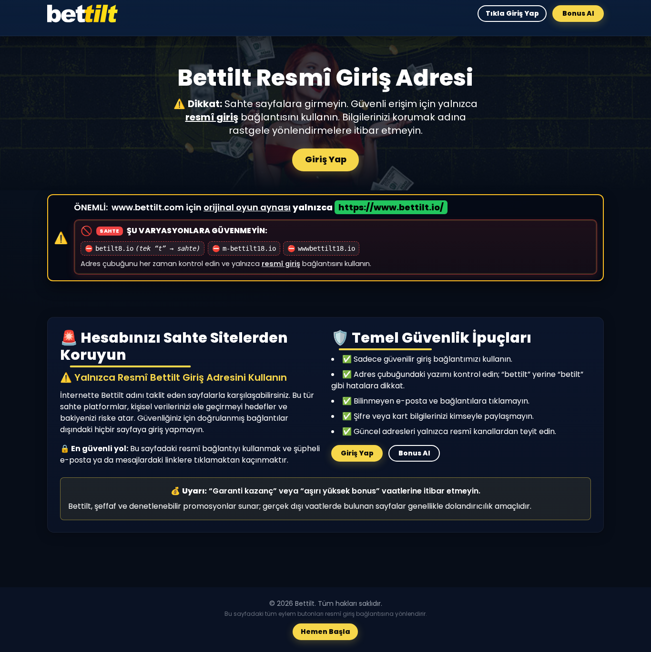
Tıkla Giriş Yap (512, 13)
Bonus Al (578, 13)
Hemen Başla (325, 632)
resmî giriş (211, 117)
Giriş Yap (325, 159)
